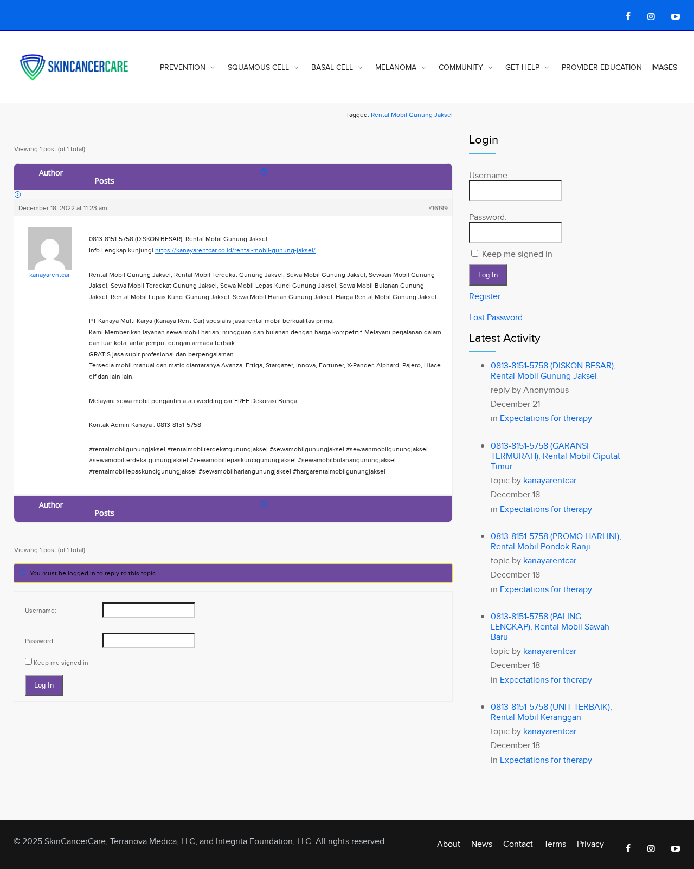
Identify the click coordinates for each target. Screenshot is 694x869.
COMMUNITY (461, 67)
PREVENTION (182, 67)
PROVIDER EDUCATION (602, 67)
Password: (40, 640)
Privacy (590, 844)
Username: (40, 610)
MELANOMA (395, 67)
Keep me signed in (61, 662)
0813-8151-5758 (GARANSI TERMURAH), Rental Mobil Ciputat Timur (555, 455)
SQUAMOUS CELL (258, 67)
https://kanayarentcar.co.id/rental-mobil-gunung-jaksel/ (235, 250)
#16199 (438, 208)
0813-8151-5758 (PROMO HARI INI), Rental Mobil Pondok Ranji (556, 541)
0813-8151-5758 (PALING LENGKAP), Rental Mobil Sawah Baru (550, 626)
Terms (555, 844)
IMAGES (664, 67)
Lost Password (496, 317)
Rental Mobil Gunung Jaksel (412, 114)
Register (484, 296)
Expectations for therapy (546, 418)
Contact (518, 844)
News (481, 844)
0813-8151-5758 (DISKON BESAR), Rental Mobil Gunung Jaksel (553, 370)
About (448, 844)
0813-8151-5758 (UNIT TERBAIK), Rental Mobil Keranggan (551, 712)
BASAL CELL (332, 67)
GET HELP (522, 67)
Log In (44, 685)
